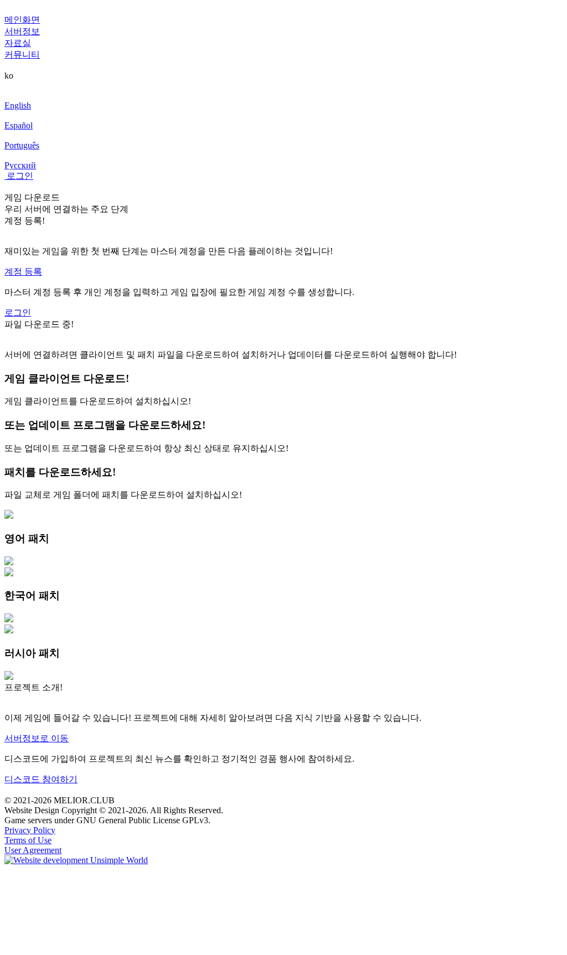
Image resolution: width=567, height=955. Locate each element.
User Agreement (32, 850)
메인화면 (22, 19)
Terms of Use (27, 840)
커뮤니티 (22, 54)
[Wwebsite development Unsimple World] (76, 860)
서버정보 (22, 31)
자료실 (17, 43)
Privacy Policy (29, 830)
